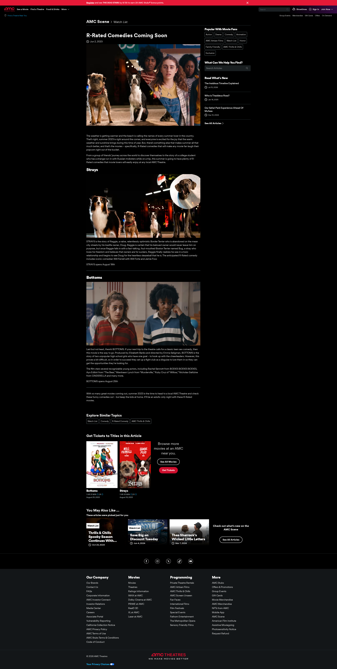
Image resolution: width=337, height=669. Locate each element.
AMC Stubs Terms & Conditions (102, 637)
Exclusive (210, 53)
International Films (179, 604)
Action (209, 34)
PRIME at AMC (136, 604)
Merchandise (298, 16)
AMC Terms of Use (96, 633)
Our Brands (92, 582)
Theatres (132, 587)
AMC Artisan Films (214, 40)
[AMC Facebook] (146, 561)
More (64, 9)
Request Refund (220, 633)
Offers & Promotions (222, 587)
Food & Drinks (52, 9)
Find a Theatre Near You (17, 16)
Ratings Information (138, 591)
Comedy (229, 34)
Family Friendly (213, 47)
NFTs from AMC (220, 608)
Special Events (177, 612)
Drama (218, 34)
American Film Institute (224, 620)
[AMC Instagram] (157, 561)
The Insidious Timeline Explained (222, 83)
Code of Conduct (95, 642)
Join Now (325, 9)
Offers (317, 16)
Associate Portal (94, 616)
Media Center (93, 608)
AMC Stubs (218, 582)
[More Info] (97, 494)
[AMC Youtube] (190, 561)
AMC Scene (97, 21)
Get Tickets (168, 470)
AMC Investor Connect (98, 599)
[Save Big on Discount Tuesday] (147, 533)
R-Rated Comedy (120, 421)
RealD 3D (133, 608)
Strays (124, 490)
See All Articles (213, 123)
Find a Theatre (37, 9)
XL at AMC (133, 612)
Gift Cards (309, 16)
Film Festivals (177, 608)
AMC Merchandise (222, 604)
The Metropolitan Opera (182, 620)
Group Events (284, 16)
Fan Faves (175, 599)
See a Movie (22, 9)
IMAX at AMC (135, 595)
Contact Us (92, 587)
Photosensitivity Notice (224, 629)
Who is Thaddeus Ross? (217, 95)
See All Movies (168, 461)
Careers (90, 612)
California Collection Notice (100, 625)
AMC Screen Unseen (181, 595)
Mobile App (218, 612)
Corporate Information (98, 595)
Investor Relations (95, 604)
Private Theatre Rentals (182, 582)
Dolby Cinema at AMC (140, 599)
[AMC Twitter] (168, 561)
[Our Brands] (169, 656)
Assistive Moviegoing (223, 625)
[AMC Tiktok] (179, 561)
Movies (132, 582)
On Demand (327, 16)
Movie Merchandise (222, 599)
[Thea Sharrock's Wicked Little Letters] (189, 533)
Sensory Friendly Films (182, 625)
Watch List (120, 22)
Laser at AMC (135, 616)
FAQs (89, 591)
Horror (243, 40)
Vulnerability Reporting (98, 620)
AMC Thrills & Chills (232, 47)
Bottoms (92, 490)
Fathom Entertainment (182, 616)
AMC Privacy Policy (96, 629)
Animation (241, 34)
